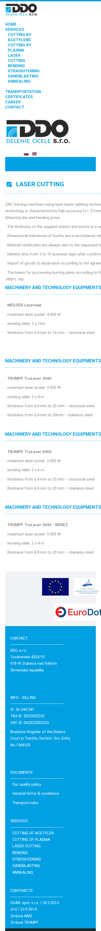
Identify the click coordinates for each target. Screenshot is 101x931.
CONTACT (14, 107)
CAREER (13, 102)
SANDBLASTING (23, 76)
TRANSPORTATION (23, 91)
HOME (11, 24)
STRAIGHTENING (24, 71)
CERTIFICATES (19, 97)
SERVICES (14, 29)
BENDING (16, 65)
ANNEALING (19, 81)
